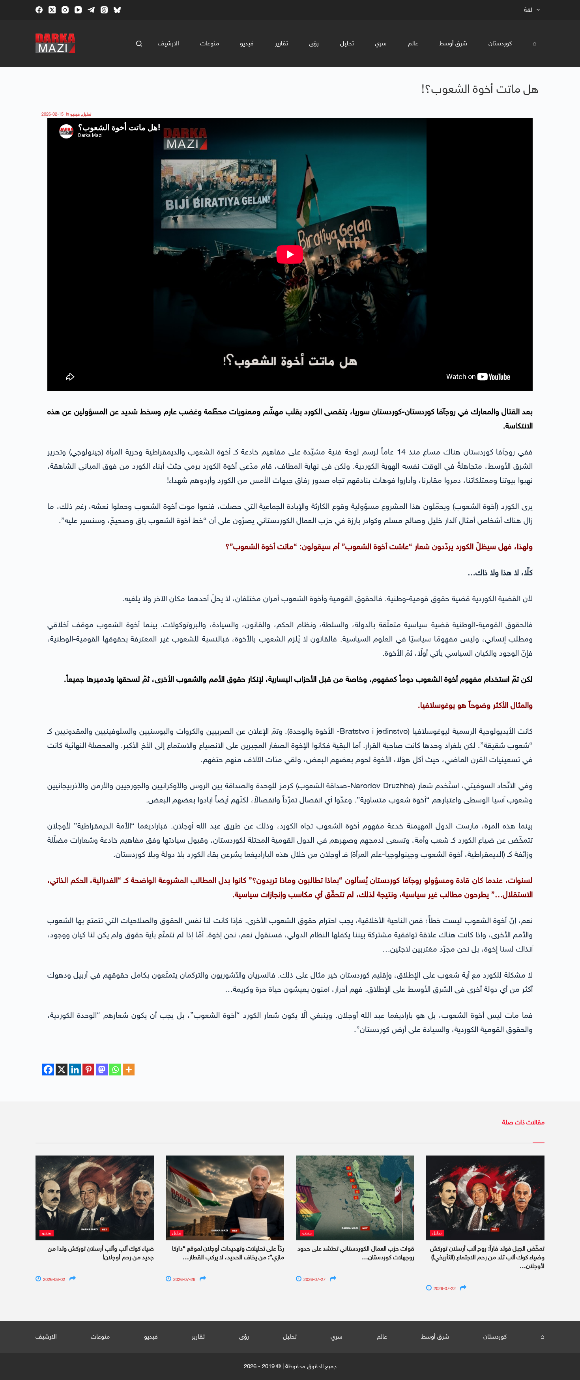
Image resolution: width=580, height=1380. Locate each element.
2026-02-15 (52, 114)
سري (381, 43)
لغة (528, 10)
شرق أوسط (453, 43)
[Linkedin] (75, 1069)
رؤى (314, 43)
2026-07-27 (314, 1280)
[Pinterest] (88, 1069)
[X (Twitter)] (52, 9)
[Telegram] (91, 9)
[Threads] (104, 9)
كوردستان (500, 43)
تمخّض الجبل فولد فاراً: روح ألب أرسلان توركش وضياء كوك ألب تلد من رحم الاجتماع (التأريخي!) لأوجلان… (487, 1257)
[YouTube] (78, 9)
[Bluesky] (117, 9)
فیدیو (247, 43)
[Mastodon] (102, 1069)
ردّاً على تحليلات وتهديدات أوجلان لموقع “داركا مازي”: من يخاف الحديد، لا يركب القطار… (228, 1252)
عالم (413, 43)
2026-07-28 (183, 1280)
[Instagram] (65, 9)
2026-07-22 (444, 1289)
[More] (129, 1069)
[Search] (139, 44)
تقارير (281, 43)
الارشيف (168, 43)
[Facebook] (39, 9)
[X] (61, 1069)
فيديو (75, 114)
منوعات (209, 43)
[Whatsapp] (115, 1069)
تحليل (347, 43)
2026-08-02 (53, 1280)
